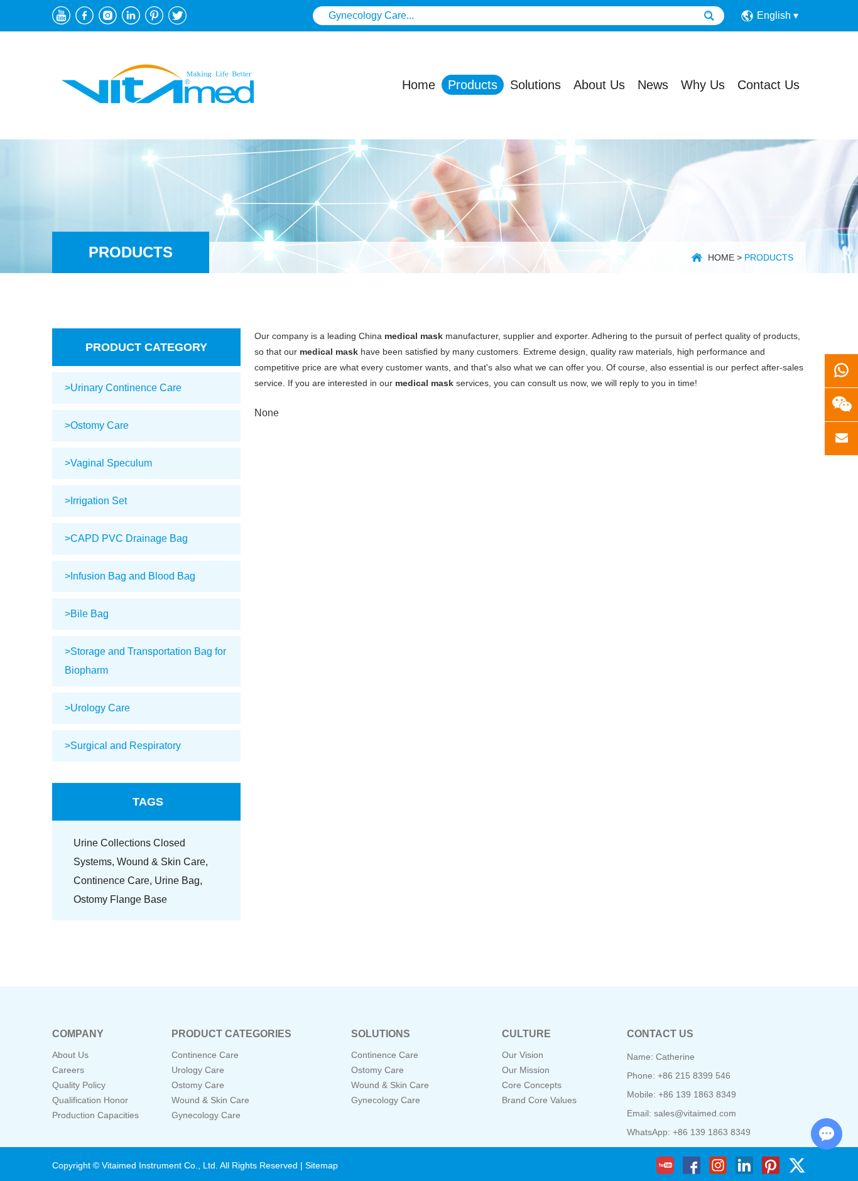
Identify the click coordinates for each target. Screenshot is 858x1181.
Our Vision (522, 1055)
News (653, 85)
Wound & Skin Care (210, 1100)
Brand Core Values (539, 1100)
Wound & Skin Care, (162, 861)
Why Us (703, 85)
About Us (599, 85)
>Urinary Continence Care (123, 387)
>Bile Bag (87, 613)
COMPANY (78, 1033)
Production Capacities (95, 1115)
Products (472, 85)
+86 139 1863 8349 (712, 1132)
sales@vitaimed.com (695, 1113)
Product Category (146, 347)
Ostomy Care (197, 1085)
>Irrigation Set (96, 500)
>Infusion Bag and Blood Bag (130, 576)
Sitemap (321, 1165)
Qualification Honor (90, 1100)
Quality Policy (79, 1085)
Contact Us (768, 85)
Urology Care (197, 1070)
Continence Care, (114, 880)
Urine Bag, (178, 880)
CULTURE (526, 1033)
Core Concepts (532, 1085)
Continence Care (205, 1055)
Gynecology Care (206, 1115)
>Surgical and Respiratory (123, 745)
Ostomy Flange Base (120, 899)
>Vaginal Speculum (108, 463)
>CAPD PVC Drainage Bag (126, 538)
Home (418, 85)
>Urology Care (97, 708)
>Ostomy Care (97, 425)
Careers (68, 1070)
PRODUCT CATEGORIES (231, 1033)
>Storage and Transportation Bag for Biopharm (145, 661)
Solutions (535, 85)
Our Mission (526, 1070)
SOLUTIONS (380, 1033)
